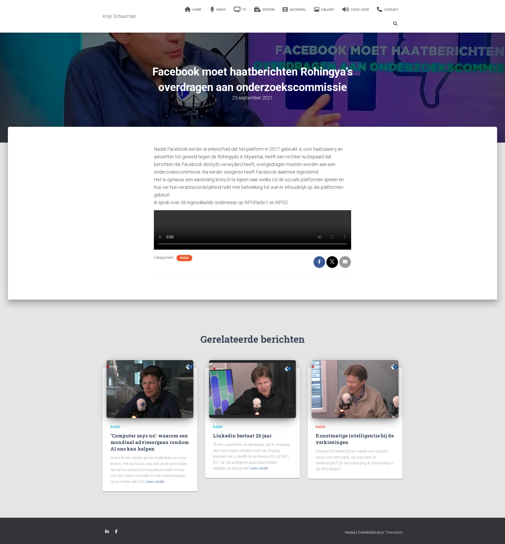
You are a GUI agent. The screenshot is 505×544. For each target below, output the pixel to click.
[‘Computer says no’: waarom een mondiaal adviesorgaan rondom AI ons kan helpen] (150, 389)
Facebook (116, 532)
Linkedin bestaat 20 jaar (242, 435)
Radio (184, 257)
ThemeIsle (393, 532)
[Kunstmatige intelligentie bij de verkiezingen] (355, 389)
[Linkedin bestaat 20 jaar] (252, 389)
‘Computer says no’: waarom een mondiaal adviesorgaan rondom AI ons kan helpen (149, 442)
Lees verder (155, 482)
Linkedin (107, 532)
